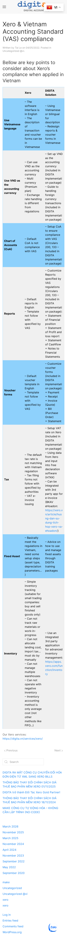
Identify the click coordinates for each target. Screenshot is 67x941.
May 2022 (9, 867)
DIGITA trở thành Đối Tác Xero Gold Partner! (31, 792)
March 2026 (10, 826)
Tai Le (18, 47)
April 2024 (9, 849)
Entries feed (10, 920)
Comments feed (13, 926)
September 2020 (14, 873)
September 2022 (14, 861)
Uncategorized (12, 888)
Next (58, 750)
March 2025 (10, 838)
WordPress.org (12, 932)
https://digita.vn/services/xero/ (23, 738)
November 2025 (13, 832)
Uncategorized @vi (13, 50)
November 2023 (13, 855)
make (6, 882)
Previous (11, 750)
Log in (7, 914)
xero (5, 899)
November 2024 (13, 844)
